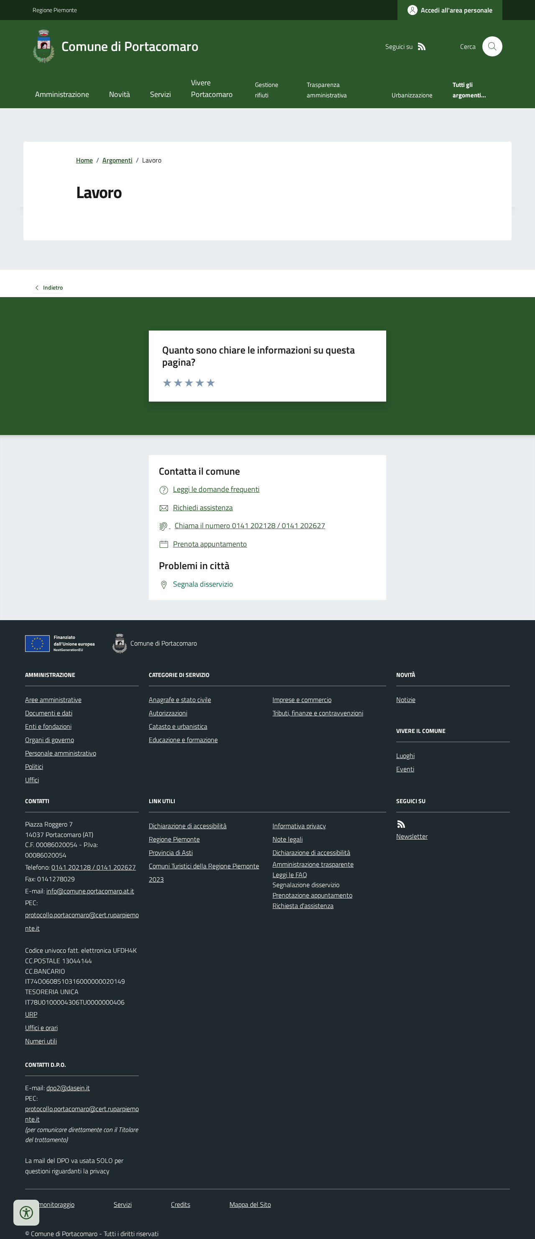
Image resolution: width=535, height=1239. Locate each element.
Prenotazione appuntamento (312, 895)
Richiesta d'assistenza (303, 906)
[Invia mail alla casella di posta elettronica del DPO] (68, 1088)
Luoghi (405, 756)
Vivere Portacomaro (212, 88)
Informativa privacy (299, 826)
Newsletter (412, 836)
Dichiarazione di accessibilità (188, 826)
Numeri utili (41, 1041)
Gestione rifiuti (266, 89)
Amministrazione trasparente (313, 864)
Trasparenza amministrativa (327, 89)
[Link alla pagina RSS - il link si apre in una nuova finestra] (422, 46)
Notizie (405, 700)
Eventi (405, 769)
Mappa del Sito (250, 1204)
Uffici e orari (41, 1028)
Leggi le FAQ (290, 875)
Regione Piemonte (55, 9)
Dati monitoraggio (49, 1204)
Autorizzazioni (168, 713)
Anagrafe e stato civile (180, 700)
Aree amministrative (53, 700)
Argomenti (117, 160)
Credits (180, 1204)
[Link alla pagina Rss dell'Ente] (401, 824)
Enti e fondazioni (48, 726)
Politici (34, 766)
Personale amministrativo (60, 753)
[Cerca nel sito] (489, 46)
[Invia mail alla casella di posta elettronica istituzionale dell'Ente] (90, 891)
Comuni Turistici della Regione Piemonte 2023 (204, 872)
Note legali (288, 839)
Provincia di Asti (171, 852)
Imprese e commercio (302, 700)
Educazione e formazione (183, 740)
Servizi (160, 94)
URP (31, 1014)
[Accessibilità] (26, 1212)
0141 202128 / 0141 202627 (93, 867)
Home (84, 160)
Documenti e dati (48, 713)
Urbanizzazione (412, 95)
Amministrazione (62, 94)
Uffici (32, 780)
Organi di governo (49, 740)
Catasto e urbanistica (178, 726)
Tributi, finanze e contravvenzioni (318, 713)
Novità (119, 94)
